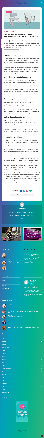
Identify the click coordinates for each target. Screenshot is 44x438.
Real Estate (4, 383)
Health (3, 365)
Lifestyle (9, 12)
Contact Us (4, 283)
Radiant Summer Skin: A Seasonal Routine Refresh (13, 268)
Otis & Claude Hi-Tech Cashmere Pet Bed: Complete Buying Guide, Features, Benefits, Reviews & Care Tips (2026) (14, 257)
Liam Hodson (22, 208)
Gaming (4, 359)
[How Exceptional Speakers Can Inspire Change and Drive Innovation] (4, 322)
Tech (3, 386)
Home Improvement (6, 368)
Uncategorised (5, 392)
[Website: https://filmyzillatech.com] (21, 221)
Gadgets (4, 356)
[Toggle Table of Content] (17, 51)
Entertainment (5, 347)
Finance (4, 353)
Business (4, 341)
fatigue (11, 106)
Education (4, 344)
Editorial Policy (5, 285)
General (4, 362)
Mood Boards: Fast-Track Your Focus (14, 263)
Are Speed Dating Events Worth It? (15, 316)
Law (3, 371)
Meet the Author (5, 288)
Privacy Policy (5, 291)
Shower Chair (7, 45)
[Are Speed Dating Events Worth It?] (4, 317)
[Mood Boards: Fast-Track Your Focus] (4, 263)
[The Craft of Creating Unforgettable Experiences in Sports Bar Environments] (4, 328)
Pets (3, 380)
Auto (3, 338)
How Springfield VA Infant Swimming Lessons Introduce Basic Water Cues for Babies (24, 312)
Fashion (3, 350)
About (3, 280)
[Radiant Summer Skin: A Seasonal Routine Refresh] (4, 268)
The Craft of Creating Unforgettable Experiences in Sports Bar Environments (23, 327)
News (3, 377)
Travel (3, 389)
